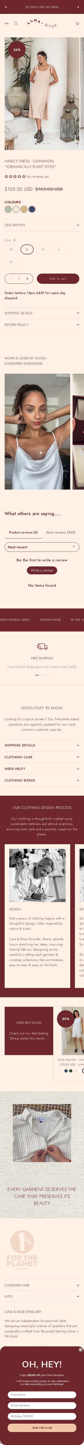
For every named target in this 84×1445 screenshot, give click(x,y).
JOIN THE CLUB (42, 1427)
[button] (15, 176)
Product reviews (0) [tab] (23, 532)
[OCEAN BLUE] (31, 209)
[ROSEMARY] (71, 1071)
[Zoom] (77, 143)
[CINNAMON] (24, 209)
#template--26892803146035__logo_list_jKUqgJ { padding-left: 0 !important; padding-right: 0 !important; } (42, 719)
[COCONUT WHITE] (80, 1071)
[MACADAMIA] (16, 209)
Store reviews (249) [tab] (60, 532)
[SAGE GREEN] (8, 209)
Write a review (42, 570)
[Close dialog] (81, 1350)
